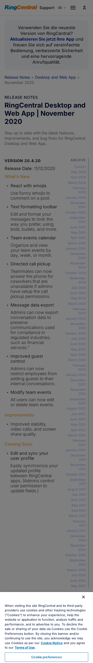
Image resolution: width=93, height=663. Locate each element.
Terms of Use (25, 647)
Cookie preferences (46, 657)
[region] (46, 627)
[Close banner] (83, 597)
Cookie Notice (52, 643)
